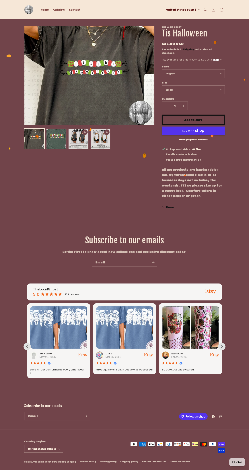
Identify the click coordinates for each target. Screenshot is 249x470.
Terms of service (180, 461)
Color (165, 66)
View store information (183, 159)
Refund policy (88, 461)
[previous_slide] (27, 346)
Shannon (191, 353)
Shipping (188, 49)
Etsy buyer (126, 353)
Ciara (56, 353)
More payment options (193, 139)
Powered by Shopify (64, 462)
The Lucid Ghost (42, 462)
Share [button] (170, 207)
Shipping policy (129, 461)
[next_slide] (221, 346)
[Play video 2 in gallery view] (100, 139)
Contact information (154, 461)
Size (165, 82)
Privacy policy (108, 461)
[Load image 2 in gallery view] (56, 139)
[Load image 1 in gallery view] (34, 139)
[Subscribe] (153, 262)
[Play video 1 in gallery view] (78, 139)
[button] (205, 10)
